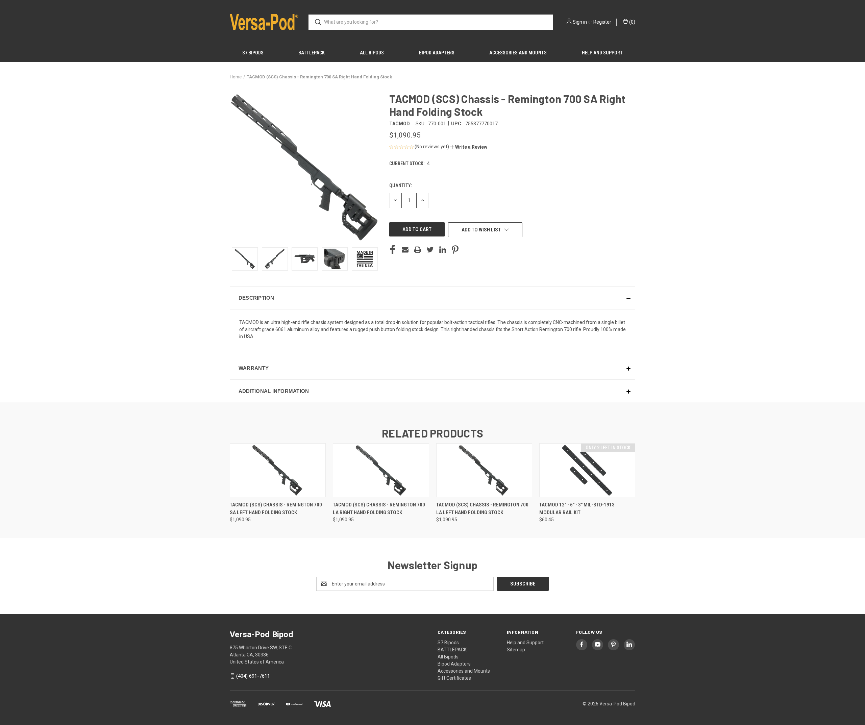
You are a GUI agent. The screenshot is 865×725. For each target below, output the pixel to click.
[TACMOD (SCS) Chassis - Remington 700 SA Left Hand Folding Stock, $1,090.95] (277, 470)
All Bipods (372, 52)
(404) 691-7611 (253, 676)
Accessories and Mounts (518, 52)
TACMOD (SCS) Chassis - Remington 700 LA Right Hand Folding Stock (379, 509)
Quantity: (400, 185)
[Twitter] (430, 249)
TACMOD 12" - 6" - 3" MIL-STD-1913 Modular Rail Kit (577, 509)
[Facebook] (392, 249)
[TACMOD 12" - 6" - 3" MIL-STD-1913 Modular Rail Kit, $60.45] (587, 470)
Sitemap (516, 649)
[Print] (417, 249)
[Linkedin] (442, 249)
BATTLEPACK (311, 52)
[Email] (405, 249)
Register (602, 22)
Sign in (580, 22)
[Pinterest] (455, 249)
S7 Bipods (253, 52)
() (631, 22)
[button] (468, 147)
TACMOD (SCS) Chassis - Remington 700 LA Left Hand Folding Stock (482, 509)
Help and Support (602, 52)
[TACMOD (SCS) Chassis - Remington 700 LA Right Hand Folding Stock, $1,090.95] (380, 470)
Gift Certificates (454, 678)
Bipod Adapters (436, 52)
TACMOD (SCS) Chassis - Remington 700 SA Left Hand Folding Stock (276, 509)
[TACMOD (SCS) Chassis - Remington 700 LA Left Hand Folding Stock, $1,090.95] (484, 470)
